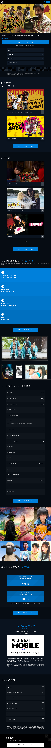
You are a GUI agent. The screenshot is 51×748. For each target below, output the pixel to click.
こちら (35, 45)
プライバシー (15, 740)
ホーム (7, 740)
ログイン (48, 2)
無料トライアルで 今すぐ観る (25, 42)
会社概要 (10, 740)
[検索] (44, 2)
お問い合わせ (20, 740)
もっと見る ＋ (25, 241)
